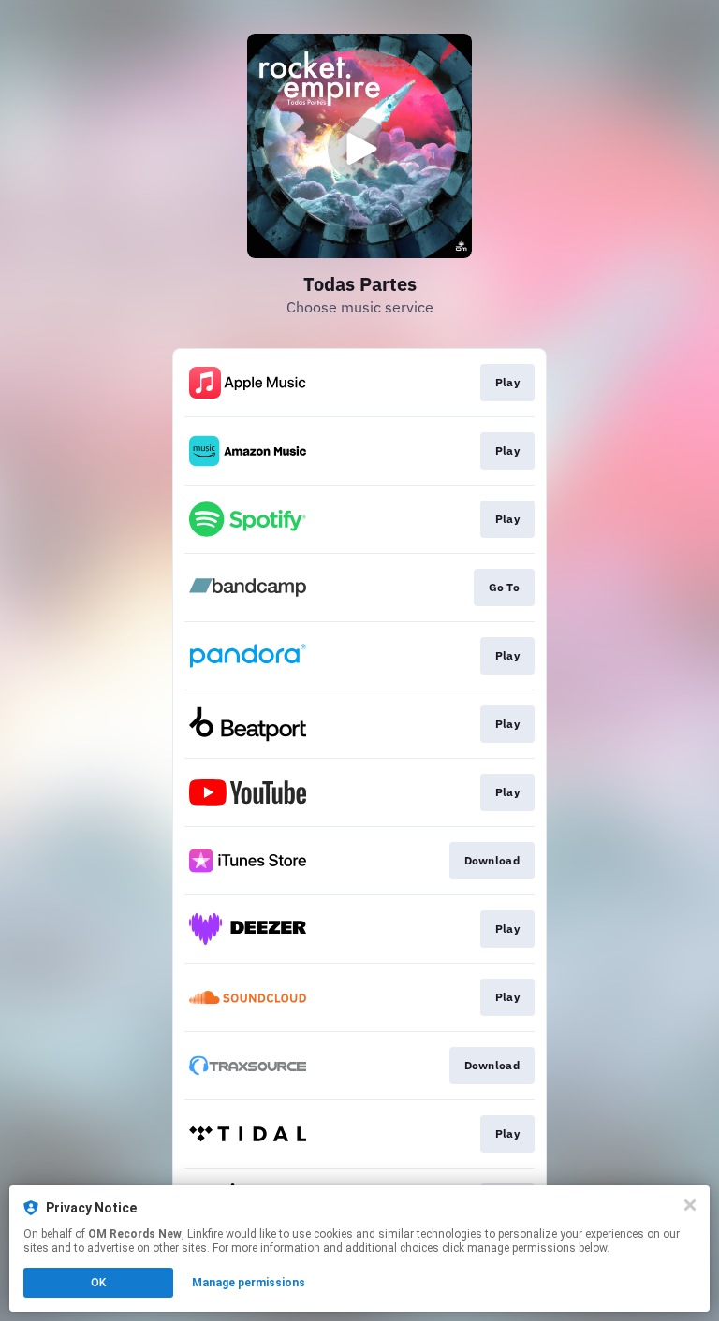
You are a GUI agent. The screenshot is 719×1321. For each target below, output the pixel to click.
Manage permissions (248, 1282)
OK (98, 1282)
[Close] (690, 1205)
